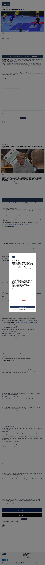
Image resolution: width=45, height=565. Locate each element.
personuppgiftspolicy (15, 289)
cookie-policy (24, 288)
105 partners (24, 300)
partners (13, 269)
